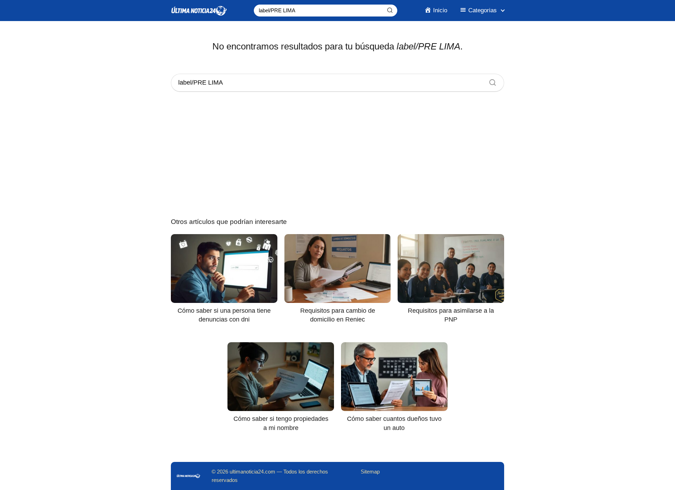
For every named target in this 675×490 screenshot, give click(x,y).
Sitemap (370, 472)
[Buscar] (389, 10)
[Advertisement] (337, 156)
